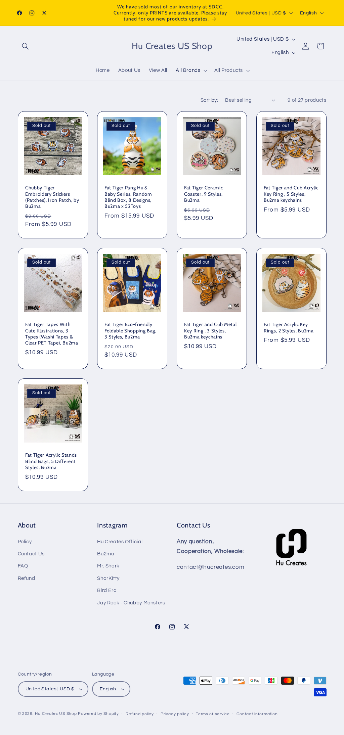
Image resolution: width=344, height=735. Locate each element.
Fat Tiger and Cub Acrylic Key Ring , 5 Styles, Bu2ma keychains (291, 194)
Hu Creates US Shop (56, 714)
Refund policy (140, 714)
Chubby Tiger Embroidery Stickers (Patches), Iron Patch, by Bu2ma (52, 197)
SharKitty (108, 578)
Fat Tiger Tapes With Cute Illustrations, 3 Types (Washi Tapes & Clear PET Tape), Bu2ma (51, 334)
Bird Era (107, 590)
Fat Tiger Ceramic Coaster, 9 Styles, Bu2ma (203, 194)
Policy (25, 541)
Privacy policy (175, 714)
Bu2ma (105, 553)
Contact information (256, 714)
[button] (25, 46)
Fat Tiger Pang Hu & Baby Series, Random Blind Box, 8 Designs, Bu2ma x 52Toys (128, 197)
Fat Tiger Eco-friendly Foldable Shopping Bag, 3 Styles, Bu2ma (130, 331)
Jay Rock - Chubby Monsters (131, 602)
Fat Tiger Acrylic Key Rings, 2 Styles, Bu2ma (289, 328)
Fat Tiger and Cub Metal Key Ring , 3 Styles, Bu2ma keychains (210, 331)
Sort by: (209, 100)
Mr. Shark (108, 565)
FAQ (23, 565)
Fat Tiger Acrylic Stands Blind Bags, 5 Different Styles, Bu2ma (51, 461)
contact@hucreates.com (210, 567)
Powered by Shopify (98, 714)
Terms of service (213, 714)
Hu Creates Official (119, 541)
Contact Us (31, 553)
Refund (26, 578)
